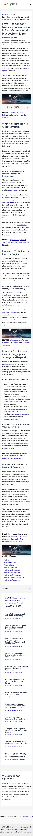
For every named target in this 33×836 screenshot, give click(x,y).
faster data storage (11, 401)
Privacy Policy (28, 816)
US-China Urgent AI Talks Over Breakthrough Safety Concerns (15, 681)
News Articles (9, 565)
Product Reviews (10, 562)
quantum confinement (10, 187)
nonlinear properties (11, 409)
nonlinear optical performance (15, 202)
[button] (30, 4)
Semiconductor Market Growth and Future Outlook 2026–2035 (15, 655)
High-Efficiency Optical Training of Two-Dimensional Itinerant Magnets (15, 242)
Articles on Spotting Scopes (14, 577)
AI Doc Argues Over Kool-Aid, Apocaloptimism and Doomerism (16, 668)
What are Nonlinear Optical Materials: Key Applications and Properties (15, 600)
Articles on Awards (10, 567)
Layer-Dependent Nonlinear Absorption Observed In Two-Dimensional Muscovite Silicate (14, 539)
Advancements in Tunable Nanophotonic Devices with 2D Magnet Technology (16, 342)
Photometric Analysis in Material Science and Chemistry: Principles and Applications (15, 641)
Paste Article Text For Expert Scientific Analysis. (16, 693)
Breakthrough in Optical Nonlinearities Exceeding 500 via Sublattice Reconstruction (14, 455)
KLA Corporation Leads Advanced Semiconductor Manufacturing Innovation (15, 705)
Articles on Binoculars (12, 570)
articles (25, 786)
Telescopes (22, 759)
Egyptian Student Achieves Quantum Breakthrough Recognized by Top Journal (15, 627)
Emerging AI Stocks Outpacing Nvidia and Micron (16, 718)
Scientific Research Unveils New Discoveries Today (15, 615)
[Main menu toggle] (26, 4)
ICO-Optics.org (15, 783)
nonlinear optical (16, 161)
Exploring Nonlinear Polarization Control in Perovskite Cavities (14, 115)
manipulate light (9, 399)
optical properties (13, 190)
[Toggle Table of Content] (27, 107)
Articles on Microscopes (12, 572)
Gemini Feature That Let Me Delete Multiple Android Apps (16, 742)
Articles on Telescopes (12, 580)
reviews (4, 789)
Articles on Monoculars (12, 575)
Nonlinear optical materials (11, 131)
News (20, 618)
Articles (6, 560)
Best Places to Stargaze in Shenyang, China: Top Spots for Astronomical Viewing (16, 754)
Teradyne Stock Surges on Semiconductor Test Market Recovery (16, 730)
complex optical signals (19, 414)
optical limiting (22, 225)
